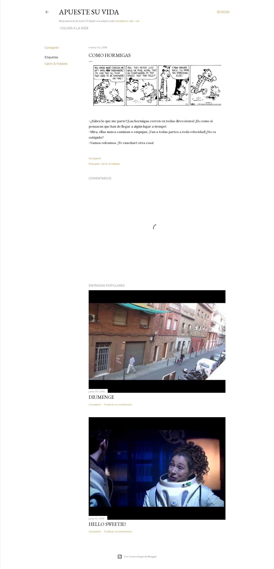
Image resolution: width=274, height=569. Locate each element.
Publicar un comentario (118, 404)
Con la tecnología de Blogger (140, 556)
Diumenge (101, 397)
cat (137, 20)
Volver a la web (74, 28)
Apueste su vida (89, 12)
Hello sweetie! (107, 524)
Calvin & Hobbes (56, 63)
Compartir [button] (52, 47)
